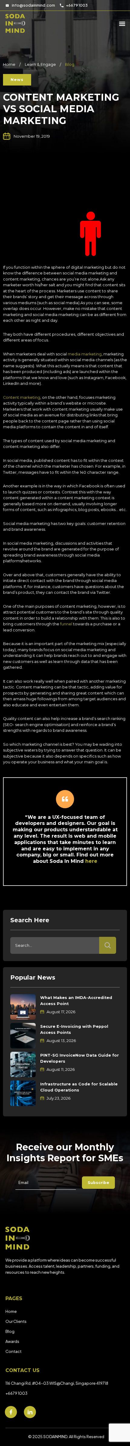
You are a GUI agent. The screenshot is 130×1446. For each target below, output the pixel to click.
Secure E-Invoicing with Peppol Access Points (74, 1029)
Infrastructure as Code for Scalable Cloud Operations (79, 1087)
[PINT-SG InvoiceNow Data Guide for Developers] (23, 1064)
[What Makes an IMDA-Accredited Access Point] (23, 1007)
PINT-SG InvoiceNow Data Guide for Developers (79, 1058)
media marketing (85, 354)
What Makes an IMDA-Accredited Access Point (76, 1000)
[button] (17, 80)
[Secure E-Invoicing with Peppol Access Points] (23, 1035)
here (91, 861)
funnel (66, 624)
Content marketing (21, 397)
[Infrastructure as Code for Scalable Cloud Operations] (23, 1093)
